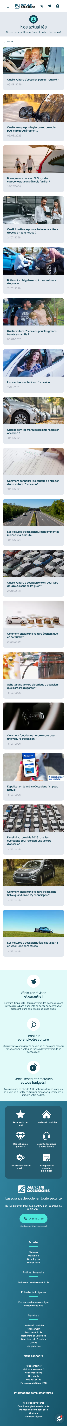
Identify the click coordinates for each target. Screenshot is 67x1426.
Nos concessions (33, 1372)
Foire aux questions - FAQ (33, 1382)
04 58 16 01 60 (36, 1218)
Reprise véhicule (33, 1332)
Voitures (33, 1252)
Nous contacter (33, 1365)
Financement (33, 1328)
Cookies (33, 1413)
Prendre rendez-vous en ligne (33, 1302)
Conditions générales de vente (33, 1406)
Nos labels (33, 1376)
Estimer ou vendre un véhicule (33, 1282)
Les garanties (33, 1346)
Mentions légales (33, 1416)
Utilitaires (33, 1255)
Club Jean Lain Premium (33, 1339)
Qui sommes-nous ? (33, 1369)
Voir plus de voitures (33, 1402)
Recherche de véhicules (33, 1335)
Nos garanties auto (33, 1305)
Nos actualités (33, 1379)
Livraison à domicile (33, 1325)
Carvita (33, 1342)
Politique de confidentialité (33, 1409)
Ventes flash (33, 1262)
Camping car (33, 1259)
